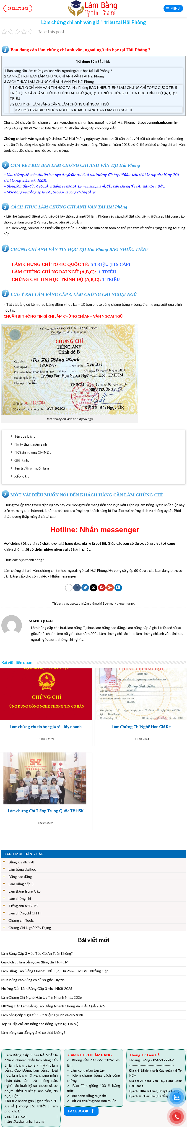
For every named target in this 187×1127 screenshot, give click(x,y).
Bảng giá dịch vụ (21, 862)
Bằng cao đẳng (20, 876)
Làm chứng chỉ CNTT (25, 913)
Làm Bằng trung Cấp (24, 891)
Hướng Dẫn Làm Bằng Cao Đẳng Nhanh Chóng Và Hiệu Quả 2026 (53, 1006)
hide (107, 61)
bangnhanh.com (16, 1116)
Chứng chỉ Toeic (21, 920)
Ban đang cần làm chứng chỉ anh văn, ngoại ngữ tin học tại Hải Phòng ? (58, 71)
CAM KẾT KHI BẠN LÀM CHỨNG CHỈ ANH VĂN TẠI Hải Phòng (54, 76)
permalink (127, 603)
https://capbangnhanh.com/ (24, 1121)
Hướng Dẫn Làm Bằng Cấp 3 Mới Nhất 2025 (36, 988)
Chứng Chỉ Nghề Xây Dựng (29, 927)
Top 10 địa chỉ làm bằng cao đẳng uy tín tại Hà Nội (40, 1024)
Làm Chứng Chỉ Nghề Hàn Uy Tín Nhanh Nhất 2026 (41, 997)
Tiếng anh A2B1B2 (23, 906)
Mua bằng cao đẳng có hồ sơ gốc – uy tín (33, 980)
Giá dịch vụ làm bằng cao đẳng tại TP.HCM (35, 962)
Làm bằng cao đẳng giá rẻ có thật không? (33, 1032)
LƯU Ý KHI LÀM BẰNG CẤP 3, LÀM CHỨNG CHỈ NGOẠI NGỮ (59, 104)
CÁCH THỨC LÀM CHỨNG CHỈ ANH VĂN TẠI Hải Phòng (49, 82)
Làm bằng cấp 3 (20, 884)
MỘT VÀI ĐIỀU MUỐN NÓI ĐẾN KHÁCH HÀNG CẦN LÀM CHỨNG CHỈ (73, 110)
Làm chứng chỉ (92, 603)
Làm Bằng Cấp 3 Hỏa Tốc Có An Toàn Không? (37, 953)
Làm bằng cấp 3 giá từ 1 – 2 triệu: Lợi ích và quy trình (42, 1015)
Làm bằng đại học (22, 869)
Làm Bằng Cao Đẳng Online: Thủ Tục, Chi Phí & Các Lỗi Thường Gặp (55, 971)
